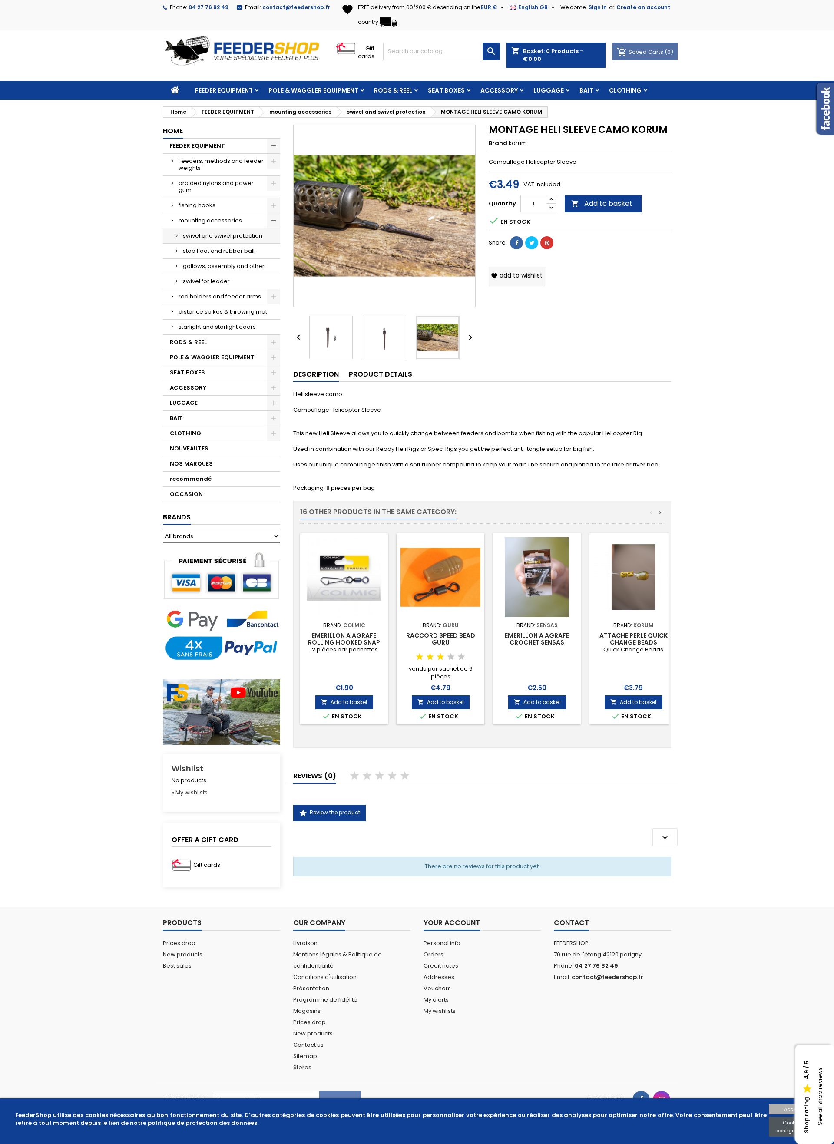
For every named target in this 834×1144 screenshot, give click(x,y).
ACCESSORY (499, 90)
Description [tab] (316, 374)
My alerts (436, 999)
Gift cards (366, 52)
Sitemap (305, 1056)
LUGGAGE (548, 90)
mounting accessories (210, 220)
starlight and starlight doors (217, 327)
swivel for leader (206, 281)
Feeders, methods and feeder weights (221, 164)
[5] (461, 657)
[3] (440, 657)
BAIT (586, 90)
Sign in (598, 7)
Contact (571, 923)
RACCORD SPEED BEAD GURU (440, 639)
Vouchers (437, 988)
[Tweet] (531, 242)
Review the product (329, 813)
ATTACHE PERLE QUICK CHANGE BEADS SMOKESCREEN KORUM (633, 642)
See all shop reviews (820, 1097)
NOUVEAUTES (189, 448)
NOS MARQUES (191, 464)
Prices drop (179, 943)
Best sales (177, 966)
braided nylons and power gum (216, 186)
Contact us (308, 1045)
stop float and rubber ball (219, 251)
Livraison (305, 943)
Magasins (307, 1011)
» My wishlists (190, 792)
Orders (433, 954)
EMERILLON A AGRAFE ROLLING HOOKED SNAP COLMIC (344, 642)
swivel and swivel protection (222, 235)
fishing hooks (197, 205)
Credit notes (441, 966)
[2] (430, 657)
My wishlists (440, 1011)
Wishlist (187, 768)
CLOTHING (625, 90)
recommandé (191, 479)
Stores (302, 1067)
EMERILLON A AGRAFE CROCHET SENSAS (537, 639)
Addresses (439, 977)
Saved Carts (641, 52)
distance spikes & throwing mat (223, 311)
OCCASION (186, 494)
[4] (451, 657)
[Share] (516, 242)
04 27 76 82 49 (208, 7)
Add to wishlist (517, 275)
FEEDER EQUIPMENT (224, 90)
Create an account (643, 7)
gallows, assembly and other (224, 266)
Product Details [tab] (380, 374)
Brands (177, 517)
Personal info (442, 943)
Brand (498, 143)
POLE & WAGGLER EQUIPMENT (313, 90)
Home (173, 131)
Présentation (311, 988)
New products (182, 954)
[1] (419, 657)
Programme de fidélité (325, 999)
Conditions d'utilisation (325, 977)
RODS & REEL (393, 90)
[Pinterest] (546, 242)
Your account (452, 923)
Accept (792, 1109)
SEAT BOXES (446, 90)
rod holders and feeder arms (220, 296)
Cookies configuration (792, 1126)
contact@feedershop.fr (296, 7)
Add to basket (601, 203)
